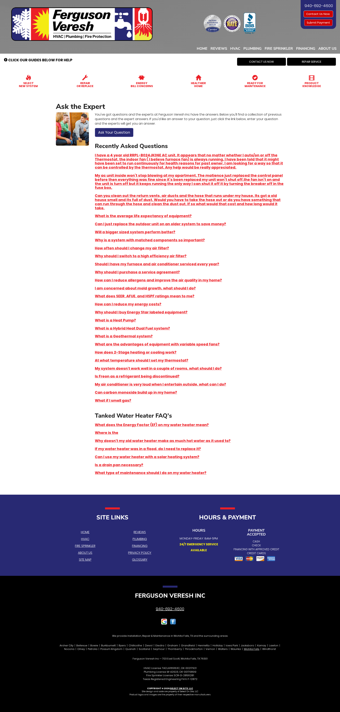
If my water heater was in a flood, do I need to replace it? (148, 448)
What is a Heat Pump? (115, 320)
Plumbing (252, 48)
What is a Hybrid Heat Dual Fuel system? (132, 328)
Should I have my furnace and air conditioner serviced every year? (157, 264)
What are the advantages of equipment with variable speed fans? (157, 344)
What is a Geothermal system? (124, 336)
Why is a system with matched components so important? (150, 240)
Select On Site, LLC (181, 688)
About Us (327, 48)
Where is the (106, 432)
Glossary (139, 559)
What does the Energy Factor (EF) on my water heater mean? (152, 424)
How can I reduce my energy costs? (128, 304)
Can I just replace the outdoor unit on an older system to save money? (160, 223)
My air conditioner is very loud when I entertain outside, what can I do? (160, 384)
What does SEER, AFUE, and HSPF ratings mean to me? (144, 296)
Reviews (219, 48)
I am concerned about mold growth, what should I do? (145, 288)
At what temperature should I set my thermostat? (141, 360)
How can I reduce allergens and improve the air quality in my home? (158, 280)
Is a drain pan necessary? (119, 464)
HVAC (235, 48)
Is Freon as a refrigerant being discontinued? (137, 376)
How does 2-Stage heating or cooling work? (135, 352)
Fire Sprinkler (279, 48)
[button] (261, 62)
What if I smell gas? (113, 400)
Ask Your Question (114, 132)
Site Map (85, 559)
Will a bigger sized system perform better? (135, 232)
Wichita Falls (251, 649)
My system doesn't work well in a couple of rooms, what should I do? (158, 368)
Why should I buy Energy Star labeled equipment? (141, 312)
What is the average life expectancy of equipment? (143, 215)
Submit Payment (318, 23)
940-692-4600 (170, 609)
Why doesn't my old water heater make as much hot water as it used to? (163, 440)
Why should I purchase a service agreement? (137, 272)
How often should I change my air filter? (132, 248)
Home (202, 48)
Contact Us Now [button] (318, 14)
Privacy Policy (139, 552)
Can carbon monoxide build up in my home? (136, 392)
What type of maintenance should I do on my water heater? (150, 472)
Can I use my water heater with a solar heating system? (147, 456)
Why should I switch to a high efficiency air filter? (141, 256)
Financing (305, 48)
